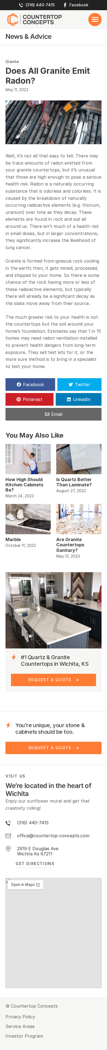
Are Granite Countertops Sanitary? (70, 545)
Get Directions (35, 863)
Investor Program (24, 1036)
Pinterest (32, 399)
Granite (12, 61)
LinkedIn (82, 399)
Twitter (82, 384)
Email (56, 414)
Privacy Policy (20, 1016)
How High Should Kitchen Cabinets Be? (24, 485)
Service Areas (20, 1026)
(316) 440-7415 (40, 5)
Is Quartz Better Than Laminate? (74, 482)
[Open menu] (95, 19)
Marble (13, 539)
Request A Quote (50, 679)
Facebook (78, 5)
